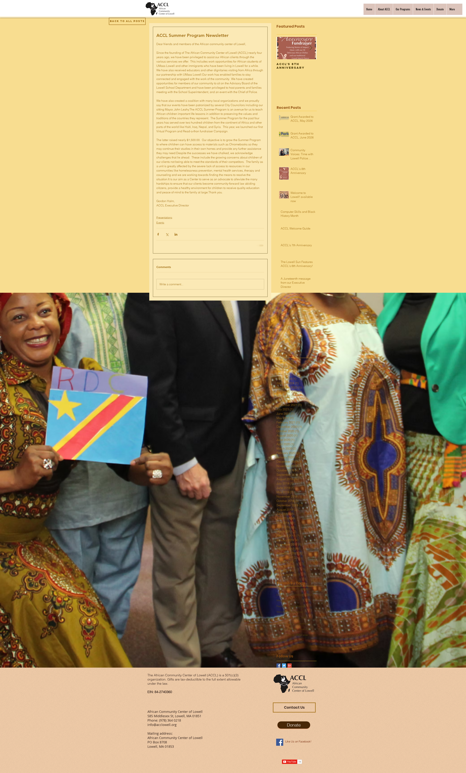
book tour (307, 617)
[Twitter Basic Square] (284, 665)
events (280, 635)
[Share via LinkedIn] (176, 234)
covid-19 (282, 629)
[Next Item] (310, 48)
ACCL (280, 589)
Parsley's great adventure (291, 606)
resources (282, 646)
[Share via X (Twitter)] (167, 234)
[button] (384, 9)
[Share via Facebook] (158, 234)
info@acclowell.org (162, 724)
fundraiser (302, 635)
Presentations (164, 217)
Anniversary (292, 589)
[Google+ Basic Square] (289, 665)
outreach (282, 640)
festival (290, 635)
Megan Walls (284, 600)
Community (283, 594)
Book (304, 589)
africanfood (296, 611)
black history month (288, 617)
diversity (304, 629)
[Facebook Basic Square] (279, 665)
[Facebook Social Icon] (279, 742)
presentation (296, 640)
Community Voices (302, 594)
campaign (302, 623)
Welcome (282, 611)
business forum (285, 623)
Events (160, 222)
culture (293, 629)
